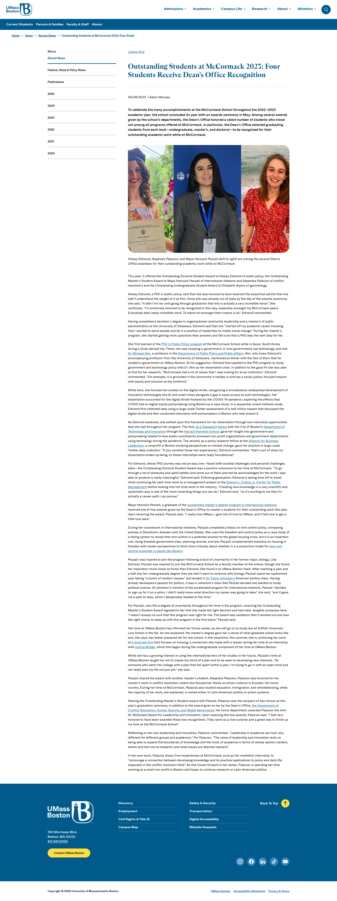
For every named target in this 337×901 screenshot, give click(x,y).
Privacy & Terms (278, 891)
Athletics (305, 8)
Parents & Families (49, 24)
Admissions (173, 8)
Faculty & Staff (78, 24)
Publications (56, 82)
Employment (127, 811)
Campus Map (128, 827)
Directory (125, 803)
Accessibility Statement (249, 891)
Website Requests (202, 827)
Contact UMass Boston (69, 853)
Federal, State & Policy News (67, 70)
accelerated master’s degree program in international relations (232, 505)
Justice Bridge (145, 647)
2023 (51, 118)
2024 (51, 106)
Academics (202, 8)
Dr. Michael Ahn (139, 353)
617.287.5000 (58, 841)
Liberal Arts (136, 52)
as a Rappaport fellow (211, 427)
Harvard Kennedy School (201, 431)
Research (260, 8)
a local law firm (142, 642)
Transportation (200, 811)
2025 (51, 94)
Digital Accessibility (204, 819)
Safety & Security (202, 803)
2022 (51, 130)
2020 (51, 153)
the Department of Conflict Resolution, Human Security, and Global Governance (203, 707)
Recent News (47, 36)
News (29, 36)
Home (16, 36)
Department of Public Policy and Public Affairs (210, 353)
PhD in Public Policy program (181, 344)
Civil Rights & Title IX (134, 819)
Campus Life (231, 8)
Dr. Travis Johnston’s (220, 578)
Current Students (19, 24)
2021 (51, 141)
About (282, 8)
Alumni (97, 24)
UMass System (221, 891)
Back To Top (269, 803)
